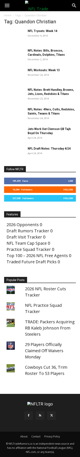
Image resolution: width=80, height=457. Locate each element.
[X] (51, 415)
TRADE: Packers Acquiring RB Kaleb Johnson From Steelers (50, 328)
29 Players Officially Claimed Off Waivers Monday (44, 351)
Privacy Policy (52, 436)
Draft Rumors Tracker (28, 231)
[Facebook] (28, 415)
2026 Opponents (23, 224)
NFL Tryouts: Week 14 (42, 31)
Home (7, 15)
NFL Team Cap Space (27, 243)
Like (70, 180)
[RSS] (40, 415)
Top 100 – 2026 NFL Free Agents (37, 255)
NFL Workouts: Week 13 (44, 70)
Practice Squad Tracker (29, 249)
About (23, 436)
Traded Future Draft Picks (32, 262)
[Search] (74, 5)
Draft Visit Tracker (24, 237)
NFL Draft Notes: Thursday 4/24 (49, 148)
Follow (68, 189)
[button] (7, 5)
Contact (35, 436)
